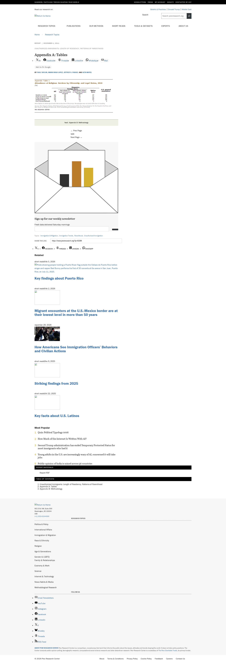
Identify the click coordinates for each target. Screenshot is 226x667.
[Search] (189, 16)
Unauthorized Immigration (93, 236)
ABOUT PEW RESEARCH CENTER (46, 648)
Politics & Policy (41, 524)
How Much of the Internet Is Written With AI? (62, 438)
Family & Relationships (45, 560)
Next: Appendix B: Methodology (76, 122)
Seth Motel (87, 72)
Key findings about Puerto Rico (59, 278)
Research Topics (47, 26)
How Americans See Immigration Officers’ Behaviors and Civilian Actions (76, 349)
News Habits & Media (44, 582)
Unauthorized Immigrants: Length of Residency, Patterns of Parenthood (69, 48)
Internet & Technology (44, 576)
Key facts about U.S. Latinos (57, 415)
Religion (38, 546)
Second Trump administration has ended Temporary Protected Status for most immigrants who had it (76, 447)
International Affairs (43, 529)
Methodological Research (46, 587)
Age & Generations (43, 551)
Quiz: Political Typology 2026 (53, 432)
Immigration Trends (66, 236)
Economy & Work (42, 565)
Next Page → (76, 137)
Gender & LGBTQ (42, 556)
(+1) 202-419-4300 (42, 516)
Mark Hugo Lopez (55, 72)
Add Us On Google (43, 67)
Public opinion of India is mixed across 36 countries (65, 463)
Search (145, 14)
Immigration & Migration (49, 236)
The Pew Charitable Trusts (168, 650)
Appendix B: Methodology (51, 488)
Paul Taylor (42, 72)
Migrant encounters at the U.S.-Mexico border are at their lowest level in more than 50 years (76, 312)
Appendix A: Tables (48, 486)
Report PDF (45, 473)
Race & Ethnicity (42, 540)
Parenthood (78, 236)
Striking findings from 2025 (56, 383)
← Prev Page (76, 130)
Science (38, 571)
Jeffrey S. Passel (71, 72)
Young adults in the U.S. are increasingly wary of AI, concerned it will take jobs (76, 456)
